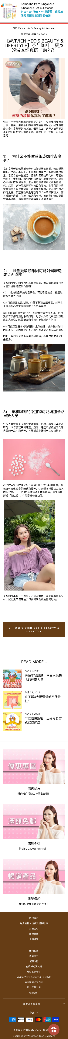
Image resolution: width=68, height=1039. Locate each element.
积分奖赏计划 (34, 987)
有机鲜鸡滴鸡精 (34, 966)
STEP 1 (21, 492)
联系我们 (34, 992)
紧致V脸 (34, 961)
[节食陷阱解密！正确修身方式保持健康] (12, 721)
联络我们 (34, 918)
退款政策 (34, 939)
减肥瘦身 (25, 34)
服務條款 (34, 933)
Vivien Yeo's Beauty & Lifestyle (36, 28)
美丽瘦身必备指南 (34, 982)
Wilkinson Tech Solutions (41, 1035)
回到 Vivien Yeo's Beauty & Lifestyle (37, 630)
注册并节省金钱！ (33, 1004)
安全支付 (34, 928)
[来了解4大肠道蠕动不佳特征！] (12, 700)
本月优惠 (34, 951)
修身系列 (34, 956)
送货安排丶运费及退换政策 (34, 923)
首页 (15, 28)
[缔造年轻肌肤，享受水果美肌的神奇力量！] (12, 679)
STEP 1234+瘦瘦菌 (47, 485)
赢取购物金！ (34, 971)
